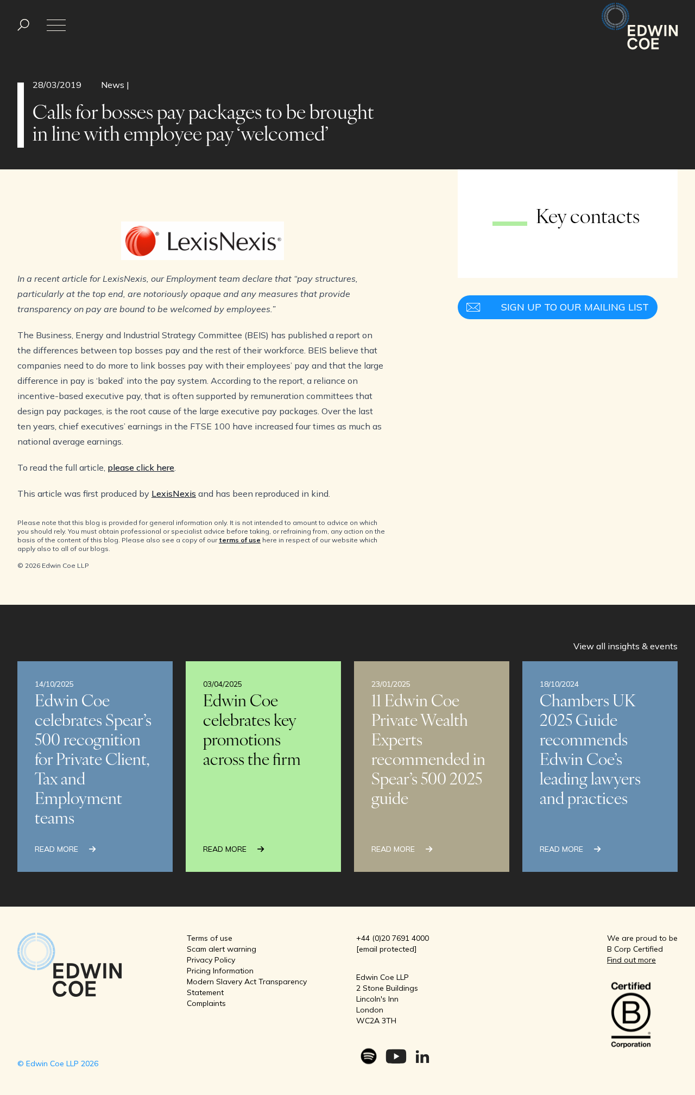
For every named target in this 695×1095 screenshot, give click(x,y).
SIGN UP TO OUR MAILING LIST (575, 307)
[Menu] (23, 25)
